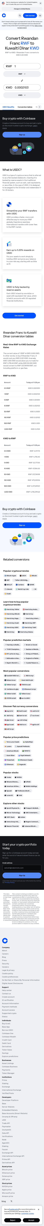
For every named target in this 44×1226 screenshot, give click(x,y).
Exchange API (7, 1153)
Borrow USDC (7, 1030)
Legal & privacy (8, 970)
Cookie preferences (10, 977)
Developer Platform (10, 1100)
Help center (7, 990)
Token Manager (8, 1073)
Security (5, 964)
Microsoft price (8, 1193)
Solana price (7, 1176)
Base (4, 1104)
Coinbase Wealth (9, 1037)
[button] (40, 15)
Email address (7, 863)
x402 (4, 1120)
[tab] (8, 107)
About (4, 950)
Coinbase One (7, 1033)
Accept (31, 1220)
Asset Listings (8, 1063)
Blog (4, 957)
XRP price (6, 1179)
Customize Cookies (27, 1214)
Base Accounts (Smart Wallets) (14, 1113)
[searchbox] (22, 74)
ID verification (8, 1000)
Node (4, 1140)
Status (4, 1017)
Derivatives (6, 1046)
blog (4, 1201)
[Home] (4, 15)
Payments (6, 1070)
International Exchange (11, 1090)
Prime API (6, 1159)
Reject (12, 1220)
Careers (5, 954)
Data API (5, 1133)
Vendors (5, 967)
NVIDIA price (7, 1186)
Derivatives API (8, 1163)
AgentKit (5, 1143)
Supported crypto (9, 1013)
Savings (5, 1053)
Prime (4, 1080)
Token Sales (7, 1050)
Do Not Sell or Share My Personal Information (21, 980)
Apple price (6, 1190)
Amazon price (7, 1196)
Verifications (7, 1136)
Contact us (6, 994)
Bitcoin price (7, 1170)
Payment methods (9, 1007)
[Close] (38, 1209)
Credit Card (6, 1040)
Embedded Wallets (10, 1110)
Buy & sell (6, 1024)
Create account (8, 997)
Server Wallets (8, 1107)
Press (4, 960)
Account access (8, 1010)
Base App (6, 1027)
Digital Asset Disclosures (12, 983)
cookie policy (14, 1209)
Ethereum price (8, 1173)
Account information (10, 1003)
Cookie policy (7, 973)
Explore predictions (10, 1056)
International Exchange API (13, 1156)
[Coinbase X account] (11, 1201)
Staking (5, 1083)
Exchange (6, 1087)
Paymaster (6, 1126)
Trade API (6, 1123)
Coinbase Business (9, 1067)
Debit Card (6, 1043)
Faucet (5, 1149)
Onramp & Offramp (9, 1117)
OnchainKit (6, 1130)
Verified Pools (8, 1093)
